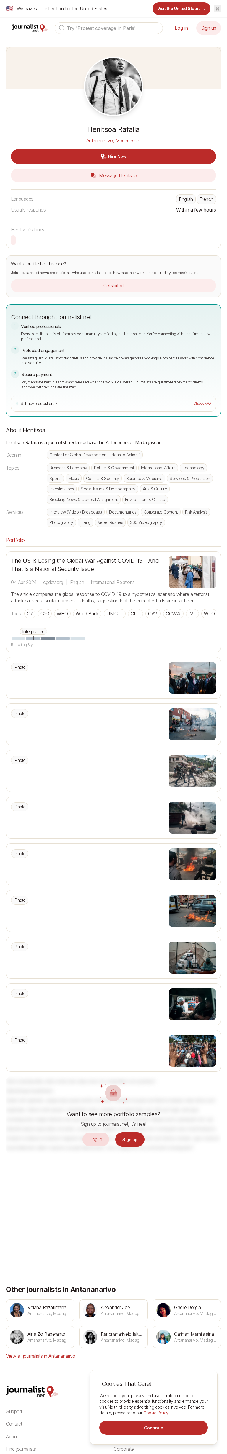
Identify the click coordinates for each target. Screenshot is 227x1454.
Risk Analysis (196, 511)
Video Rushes (110, 522)
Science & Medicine (144, 478)
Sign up (208, 28)
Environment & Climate (145, 499)
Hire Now (117, 156)
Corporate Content (161, 511)
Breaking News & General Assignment (83, 499)
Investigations (61, 488)
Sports (55, 478)
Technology (193, 467)
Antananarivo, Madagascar (113, 140)
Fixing (85, 522)
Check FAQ (202, 403)
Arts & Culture (155, 488)
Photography (61, 522)
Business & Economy (68, 467)
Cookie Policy (155, 1412)
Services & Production (190, 478)
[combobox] (109, 28)
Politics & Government (114, 467)
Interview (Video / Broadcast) (75, 511)
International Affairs (158, 467)
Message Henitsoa (117, 175)
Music (73, 478)
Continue (153, 1427)
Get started (113, 285)
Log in (181, 28)
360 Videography (146, 522)
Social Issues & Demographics (108, 488)
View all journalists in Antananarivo (40, 1356)
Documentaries (123, 511)
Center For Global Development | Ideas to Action (94, 454)
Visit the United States (181, 8)
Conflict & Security (102, 478)
